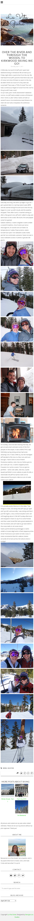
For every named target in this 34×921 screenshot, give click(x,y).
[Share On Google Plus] (28, 773)
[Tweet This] (21, 773)
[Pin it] (31, 773)
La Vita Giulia (17, 20)
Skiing (5, 768)
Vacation (10, 768)
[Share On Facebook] (24, 773)
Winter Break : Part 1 (7, 800)
